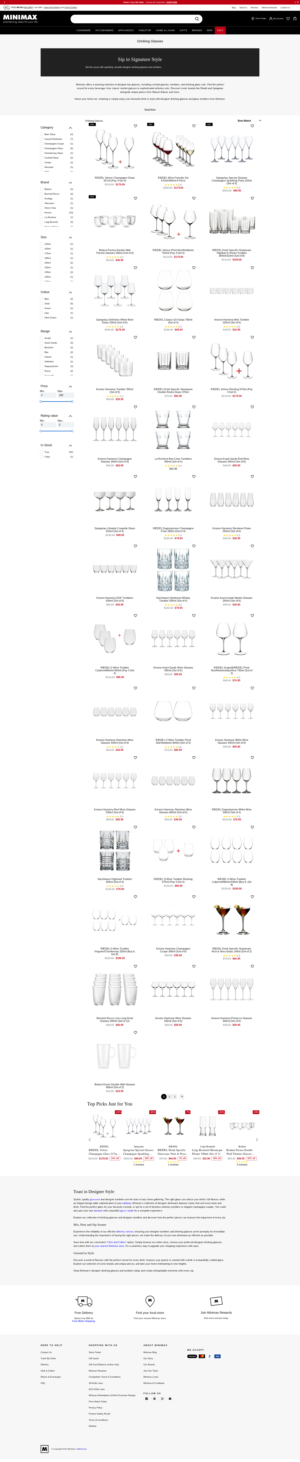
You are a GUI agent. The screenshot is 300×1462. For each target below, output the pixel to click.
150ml (48, 248)
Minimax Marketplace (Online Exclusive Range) (112, 1395)
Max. (60, 391)
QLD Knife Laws (97, 1389)
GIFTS (183, 30)
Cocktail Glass (52, 157)
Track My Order (48, 1358)
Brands (197, 30)
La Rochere (50, 217)
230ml (48, 272)
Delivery (45, 1364)
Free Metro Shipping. (83, 1321)
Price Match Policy (98, 1401)
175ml (48, 253)
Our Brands (149, 1364)
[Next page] (182, 1096)
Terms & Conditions (98, 1420)
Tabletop (144, 30)
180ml (48, 258)
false (47, 456)
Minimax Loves (150, 1377)
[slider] (41, 401)
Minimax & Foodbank (153, 1383)
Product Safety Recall (99, 1413)
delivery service (124, 1231)
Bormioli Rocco (52, 194)
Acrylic (48, 338)
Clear (47, 303)
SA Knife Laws (96, 1383)
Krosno (48, 212)
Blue (47, 299)
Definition (49, 361)
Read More (150, 109)
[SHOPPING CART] (295, 19)
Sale (220, 30)
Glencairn (49, 203)
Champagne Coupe (54, 143)
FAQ (43, 1383)
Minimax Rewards (269, 8)
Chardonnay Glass (54, 153)
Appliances (126, 30)
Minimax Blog (150, 1352)
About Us (243, 8)
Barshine (49, 347)
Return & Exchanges (51, 1377)
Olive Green (50, 317)
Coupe (48, 162)
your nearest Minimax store (109, 1246)
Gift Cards (94, 1358)
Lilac (47, 313)
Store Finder (95, 1352)
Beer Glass (50, 134)
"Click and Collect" (116, 1242)
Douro (48, 371)
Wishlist (92, 1426)
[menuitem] (56, 134)
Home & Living (165, 30)
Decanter (49, 167)
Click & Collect (71, 7)
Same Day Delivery (52, 7)
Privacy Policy (95, 1407)
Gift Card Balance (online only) (104, 1364)
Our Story (148, 1358)
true (47, 452)
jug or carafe (126, 1210)
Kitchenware (105, 30)
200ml (48, 262)
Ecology (48, 198)
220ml (48, 267)
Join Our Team (150, 1370)
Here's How (50, 208)
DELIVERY (28, 7)
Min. (42, 391)
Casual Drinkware (53, 139)
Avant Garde (51, 343)
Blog (234, 8)
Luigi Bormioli (51, 222)
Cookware (84, 30)
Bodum (48, 189)
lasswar (95, 1199)
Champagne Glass (54, 148)
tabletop (126, 1203)
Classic (48, 357)
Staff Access (81, 1449)
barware (98, 1210)
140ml (48, 244)
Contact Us (285, 8)
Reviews (254, 8)
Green (48, 308)
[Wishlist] (288, 18)
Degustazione (51, 366)
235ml (48, 277)
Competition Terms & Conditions (104, 1377)
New (209, 30)
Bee (46, 352)
